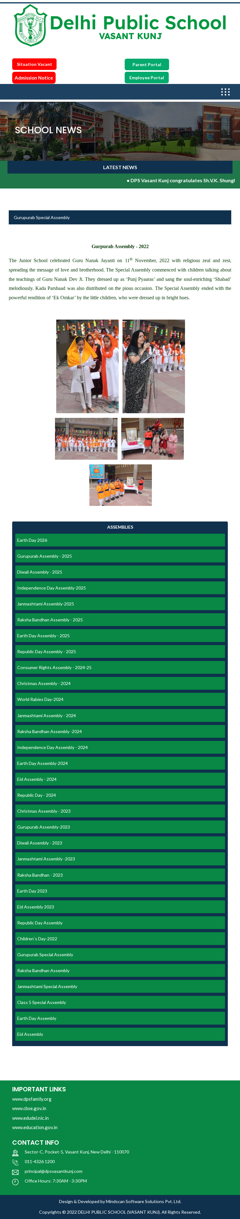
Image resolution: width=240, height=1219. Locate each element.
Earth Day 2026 (32, 540)
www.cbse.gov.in (29, 1108)
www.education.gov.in (35, 1127)
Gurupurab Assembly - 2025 (44, 556)
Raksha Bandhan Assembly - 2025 (50, 619)
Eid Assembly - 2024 (37, 779)
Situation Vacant (34, 64)
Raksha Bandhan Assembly (43, 970)
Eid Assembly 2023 (35, 906)
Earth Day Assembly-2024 (42, 763)
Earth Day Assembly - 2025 (43, 635)
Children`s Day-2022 (37, 938)
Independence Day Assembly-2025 (51, 587)
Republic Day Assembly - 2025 (46, 651)
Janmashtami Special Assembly (47, 986)
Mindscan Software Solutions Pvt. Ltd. (143, 1201)
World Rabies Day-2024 (40, 699)
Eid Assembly (30, 1034)
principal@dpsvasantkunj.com (53, 1171)
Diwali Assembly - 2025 (39, 572)
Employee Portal (146, 77)
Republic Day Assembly (39, 922)
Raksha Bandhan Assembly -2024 (49, 731)
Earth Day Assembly (36, 1018)
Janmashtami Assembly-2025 (45, 603)
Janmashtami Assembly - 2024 (46, 715)
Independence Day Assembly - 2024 (52, 747)
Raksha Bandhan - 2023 (40, 875)
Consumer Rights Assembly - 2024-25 (54, 667)
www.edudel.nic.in (30, 1118)
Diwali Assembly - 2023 (39, 842)
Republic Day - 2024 (36, 795)
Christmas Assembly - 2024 (44, 683)
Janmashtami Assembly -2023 (46, 858)
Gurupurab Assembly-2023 (43, 827)
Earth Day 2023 (32, 890)
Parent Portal (146, 64)
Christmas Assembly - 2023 (44, 811)
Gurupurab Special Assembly (45, 954)
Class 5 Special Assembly (41, 1002)
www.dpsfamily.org (32, 1099)
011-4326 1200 (40, 1161)
